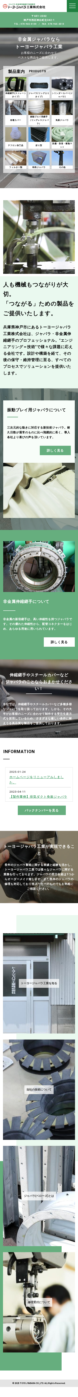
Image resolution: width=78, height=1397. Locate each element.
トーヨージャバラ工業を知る (39, 983)
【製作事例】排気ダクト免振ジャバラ (38, 797)
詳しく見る (55, 450)
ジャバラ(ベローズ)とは (39, 1195)
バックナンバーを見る (42, 810)
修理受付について (39, 1302)
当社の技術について (39, 1089)
